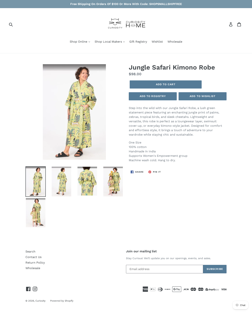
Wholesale (175, 41)
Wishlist (157, 41)
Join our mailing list (141, 251)
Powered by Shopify (61, 300)
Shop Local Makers (109, 41)
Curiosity (40, 300)
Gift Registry (138, 41)
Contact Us (33, 257)
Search (30, 251)
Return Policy (35, 262)
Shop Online (79, 41)
